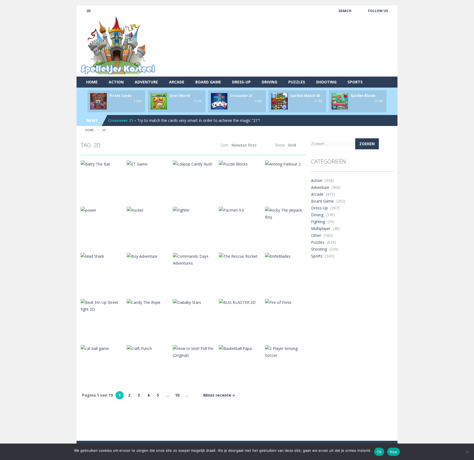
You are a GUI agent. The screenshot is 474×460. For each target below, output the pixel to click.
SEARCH (344, 11)
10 (177, 395)
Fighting (318, 221)
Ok (379, 452)
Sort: (225, 145)
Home (92, 82)
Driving (269, 82)
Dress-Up (241, 82)
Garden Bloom (363, 95)
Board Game (208, 82)
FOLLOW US (378, 11)
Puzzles (296, 82)
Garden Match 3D (305, 95)
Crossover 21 (241, 95)
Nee (393, 452)
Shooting (326, 82)
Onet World (180, 95)
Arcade (176, 82)
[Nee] (467, 452)
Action (116, 82)
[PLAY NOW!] (98, 100)
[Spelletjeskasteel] (118, 45)
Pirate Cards (120, 95)
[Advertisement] (293, 56)
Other (316, 235)
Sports (355, 82)
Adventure (146, 82)
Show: (280, 145)
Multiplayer (321, 228)
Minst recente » (219, 395)
